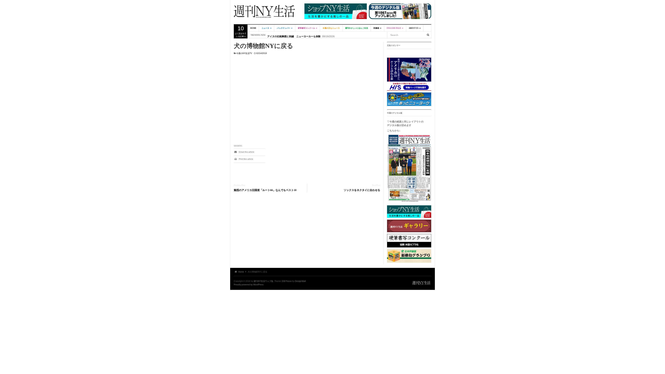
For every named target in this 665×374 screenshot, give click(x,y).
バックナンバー (284, 28)
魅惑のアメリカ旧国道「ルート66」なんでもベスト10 (265, 190)
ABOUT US (414, 28)
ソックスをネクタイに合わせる (362, 190)
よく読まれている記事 (240, 31)
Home (253, 28)
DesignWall (300, 281)
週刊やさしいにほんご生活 (356, 28)
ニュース (266, 28)
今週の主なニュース (331, 28)
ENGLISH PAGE (394, 28)
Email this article (246, 152)
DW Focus (287, 281)
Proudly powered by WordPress (249, 284)
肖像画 (376, 28)
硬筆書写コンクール (307, 28)
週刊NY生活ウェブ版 (263, 281)
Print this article (245, 159)
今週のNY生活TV (244, 53)
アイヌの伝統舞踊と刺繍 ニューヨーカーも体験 (294, 35)
